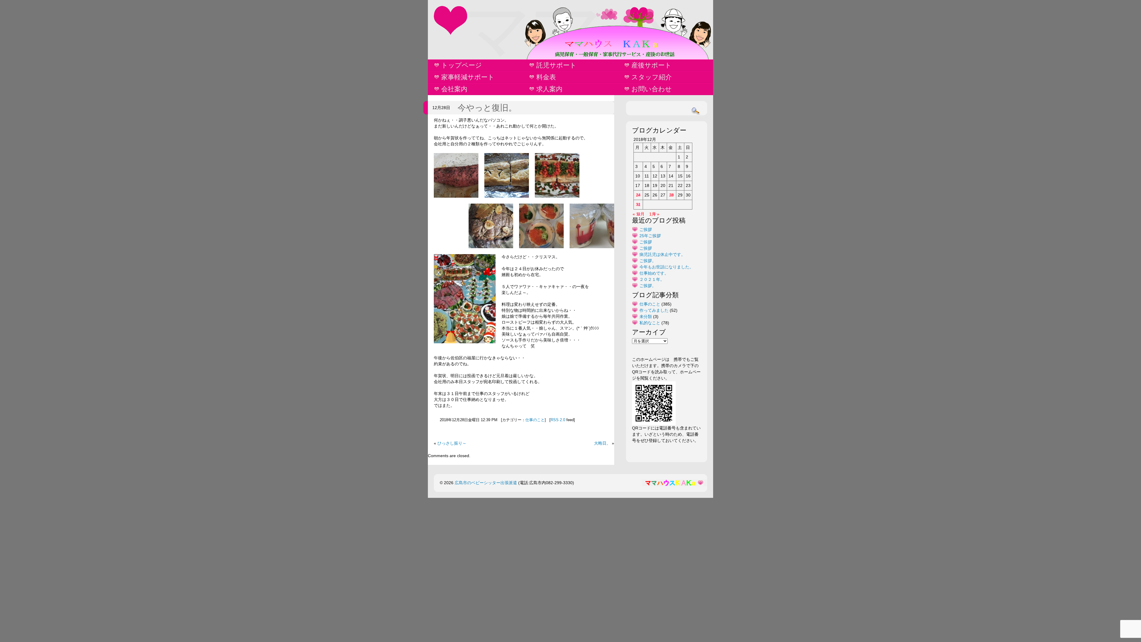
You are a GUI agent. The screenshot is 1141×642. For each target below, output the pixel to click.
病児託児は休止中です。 (662, 254)
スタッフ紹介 (651, 77)
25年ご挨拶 (650, 235)
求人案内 (549, 89)
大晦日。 (602, 443)
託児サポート (556, 65)
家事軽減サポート (467, 77)
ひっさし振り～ (452, 443)
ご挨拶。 (647, 260)
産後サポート (651, 65)
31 (638, 204)
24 (638, 195)
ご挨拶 (645, 229)
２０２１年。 (651, 279)
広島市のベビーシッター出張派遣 (486, 482)
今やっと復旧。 (487, 107)
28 (671, 195)
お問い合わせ (651, 89)
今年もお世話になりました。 (666, 267)
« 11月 (638, 214)
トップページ (461, 65)
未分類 (645, 316)
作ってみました (654, 310)
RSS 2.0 (558, 420)
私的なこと (649, 322)
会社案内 (454, 89)
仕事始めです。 (654, 273)
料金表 (546, 77)
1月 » (654, 214)
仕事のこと (535, 420)
